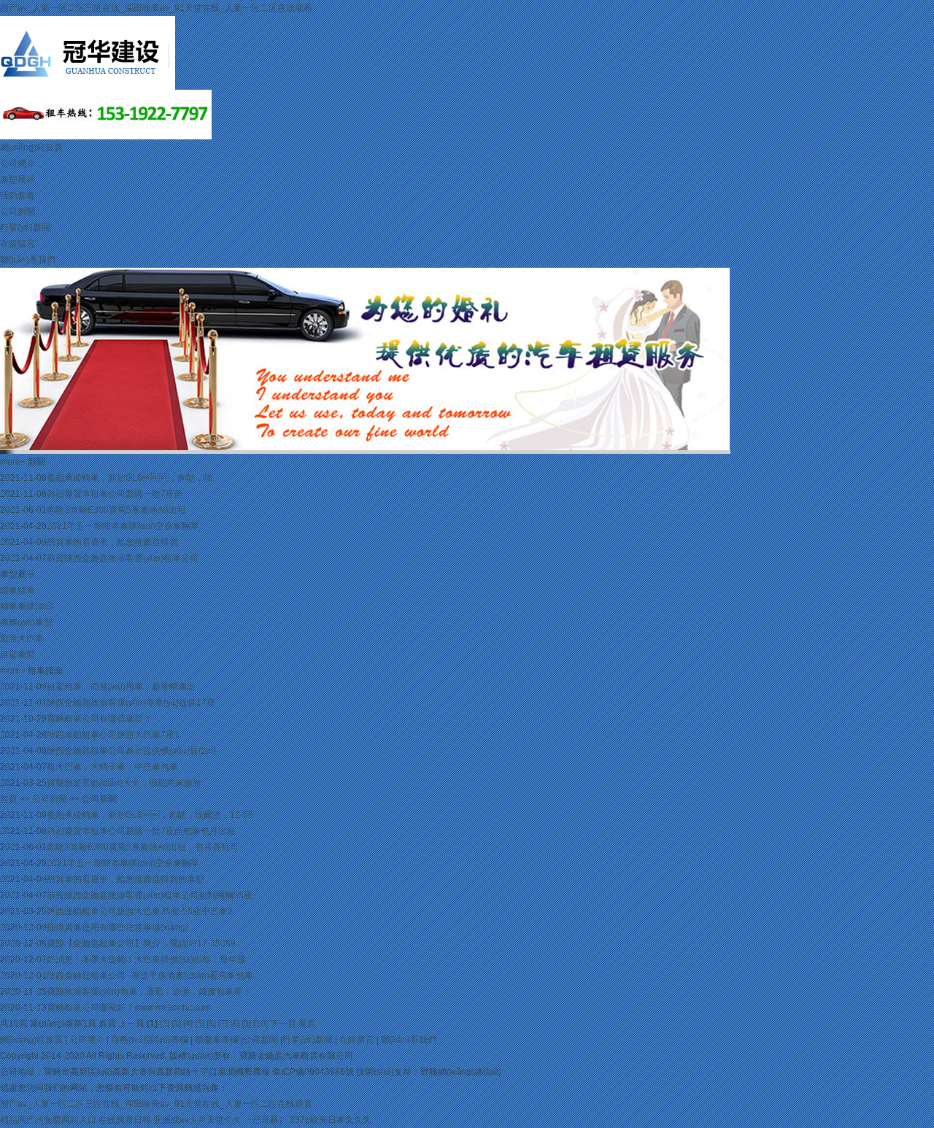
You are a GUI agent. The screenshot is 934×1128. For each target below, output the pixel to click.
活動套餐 (17, 195)
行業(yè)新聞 (25, 228)
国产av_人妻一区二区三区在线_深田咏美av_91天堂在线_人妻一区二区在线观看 (156, 8)
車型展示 (17, 179)
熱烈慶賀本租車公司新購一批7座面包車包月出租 (141, 831)
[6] (211, 1024)
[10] (260, 1024)
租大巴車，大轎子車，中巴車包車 (112, 767)
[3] (176, 1024)
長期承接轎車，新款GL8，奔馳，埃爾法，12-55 (150, 815)
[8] (234, 1024)
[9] (246, 1024)
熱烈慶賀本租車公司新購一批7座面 (115, 494)
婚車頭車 (17, 590)
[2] (164, 1024)
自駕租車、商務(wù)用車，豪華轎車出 (121, 686)
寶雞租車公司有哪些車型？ (99, 719)
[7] (223, 1024)
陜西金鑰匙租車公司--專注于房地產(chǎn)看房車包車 (150, 975)
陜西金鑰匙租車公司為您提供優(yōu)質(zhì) (131, 751)
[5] (199, 1024)
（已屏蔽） (265, 1120)
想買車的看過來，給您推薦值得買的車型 (125, 879)
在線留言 (17, 244)
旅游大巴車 (22, 638)
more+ (13, 462)
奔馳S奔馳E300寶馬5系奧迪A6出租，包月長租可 (143, 847)
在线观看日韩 (125, 1120)
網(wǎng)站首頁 (31, 147)
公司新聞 (17, 211)
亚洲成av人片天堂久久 (197, 1120)
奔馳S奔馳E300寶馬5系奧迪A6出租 (116, 510)
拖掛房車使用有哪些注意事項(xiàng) (117, 927)
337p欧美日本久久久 (330, 1120)
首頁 (9, 799)
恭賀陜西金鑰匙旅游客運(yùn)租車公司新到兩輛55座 (149, 895)
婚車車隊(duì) (26, 606)
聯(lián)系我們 (27, 260)
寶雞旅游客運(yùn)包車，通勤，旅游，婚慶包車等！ (149, 991)
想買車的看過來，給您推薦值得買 (112, 542)
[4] (188, 1024)
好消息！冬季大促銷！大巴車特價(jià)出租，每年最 (146, 959)
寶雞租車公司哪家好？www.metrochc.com (129, 1008)
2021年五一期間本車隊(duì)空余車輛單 (123, 526)
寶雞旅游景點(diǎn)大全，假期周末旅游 (124, 783)
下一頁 (283, 1024)
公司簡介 (17, 163)
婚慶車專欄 (217, 1040)
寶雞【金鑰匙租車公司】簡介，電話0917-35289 (141, 943)
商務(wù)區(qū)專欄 (149, 1040)
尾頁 (307, 1024)
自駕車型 (17, 654)
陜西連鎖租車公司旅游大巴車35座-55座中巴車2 (140, 911)
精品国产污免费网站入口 (48, 1120)
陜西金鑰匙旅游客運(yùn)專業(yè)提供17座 (131, 703)
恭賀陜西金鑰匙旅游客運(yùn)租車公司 (122, 558)
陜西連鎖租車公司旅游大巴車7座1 (113, 735)
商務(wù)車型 (26, 622)
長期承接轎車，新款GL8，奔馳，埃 (129, 478)
